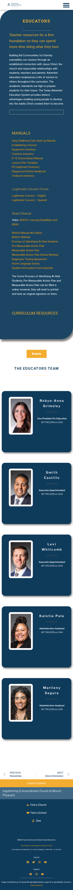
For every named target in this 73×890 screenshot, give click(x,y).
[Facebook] (27, 862)
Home (22, 845)
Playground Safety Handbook (29, 171)
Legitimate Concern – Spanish (29, 200)
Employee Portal (29, 845)
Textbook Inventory (23, 175)
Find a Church (48, 845)
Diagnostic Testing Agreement (29, 259)
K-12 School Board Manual (27, 158)
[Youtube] (45, 862)
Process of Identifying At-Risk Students (35, 241)
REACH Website (21, 237)
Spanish (48, 268)
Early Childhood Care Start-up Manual (33, 140)
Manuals (21, 133)
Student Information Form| (27, 268)
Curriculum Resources (35, 313)
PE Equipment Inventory (25, 167)
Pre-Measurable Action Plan (28, 246)
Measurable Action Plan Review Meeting (35, 254)
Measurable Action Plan (25, 250)
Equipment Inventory (24, 149)
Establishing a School (24, 145)
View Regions (36, 885)
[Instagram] (39, 862)
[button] (36, 133)
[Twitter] (33, 862)
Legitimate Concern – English (29, 195)
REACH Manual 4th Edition (27, 232)
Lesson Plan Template (25, 162)
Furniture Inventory (23, 154)
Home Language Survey (26, 263)
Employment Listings (39, 845)
